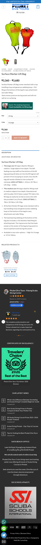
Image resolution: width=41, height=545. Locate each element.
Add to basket (20, 138)
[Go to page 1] (18, 335)
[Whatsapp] (4, 522)
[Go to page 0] (17, 335)
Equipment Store (21, 69)
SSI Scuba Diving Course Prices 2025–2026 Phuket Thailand (22, 418)
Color (3, 122)
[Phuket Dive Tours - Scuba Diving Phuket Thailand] (20, 7)
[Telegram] (4, 535)
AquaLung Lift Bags (10, 270)
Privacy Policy (15, 533)
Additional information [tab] (11, 157)
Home (4, 69)
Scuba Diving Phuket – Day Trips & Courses (22, 426)
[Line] (4, 528)
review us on (15, 305)
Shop (10, 69)
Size (3, 116)
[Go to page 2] (20, 335)
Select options (10, 275)
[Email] (4, 541)
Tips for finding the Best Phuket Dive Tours (22, 433)
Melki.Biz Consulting (20, 540)
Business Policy (26, 533)
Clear (37, 112)
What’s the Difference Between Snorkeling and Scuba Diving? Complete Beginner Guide (23, 401)
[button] (3, 7)
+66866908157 (29, 1)
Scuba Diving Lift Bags (22, 71)
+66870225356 (15, 1)
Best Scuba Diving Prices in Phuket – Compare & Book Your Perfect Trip (20, 409)
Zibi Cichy (15, 313)
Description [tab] (6, 152)
